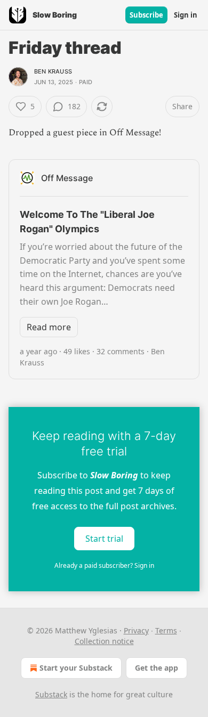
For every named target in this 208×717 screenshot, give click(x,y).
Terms (166, 630)
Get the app (156, 668)
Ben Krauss (53, 71)
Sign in (185, 15)
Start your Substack (76, 668)
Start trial (104, 538)
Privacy (136, 630)
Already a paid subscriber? (104, 565)
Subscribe (146, 15)
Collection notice (104, 641)
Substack (51, 694)
